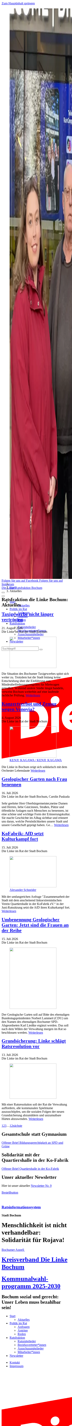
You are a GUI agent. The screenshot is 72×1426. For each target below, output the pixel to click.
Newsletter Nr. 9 (41, 1185)
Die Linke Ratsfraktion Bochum (22, 587)
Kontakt (15, 1362)
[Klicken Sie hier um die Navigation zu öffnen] (3, 596)
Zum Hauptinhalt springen (18, 3)
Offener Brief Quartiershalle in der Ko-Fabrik (30, 1168)
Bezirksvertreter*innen (32, 1345)
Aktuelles (24, 605)
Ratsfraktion (17, 623)
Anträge (23, 1330)
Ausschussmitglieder (31, 634)
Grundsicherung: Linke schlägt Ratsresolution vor (34, 1043)
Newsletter (16, 1355)
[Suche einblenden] (3, 592)
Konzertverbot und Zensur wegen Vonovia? (29, 706)
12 (11, 1125)
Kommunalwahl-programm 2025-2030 (31, 1282)
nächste (17, 1125)
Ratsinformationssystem (21, 1207)
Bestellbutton (10, 1192)
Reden (22, 1334)
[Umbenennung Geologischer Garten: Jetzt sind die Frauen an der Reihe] (36, 979)
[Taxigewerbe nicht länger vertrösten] (36, 653)
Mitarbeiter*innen (29, 1352)
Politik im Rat (18, 609)
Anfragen (24, 1327)
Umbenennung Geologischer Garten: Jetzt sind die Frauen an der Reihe (35, 925)
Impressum (16, 1366)
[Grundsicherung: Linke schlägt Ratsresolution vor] (36, 1081)
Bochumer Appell (13, 1249)
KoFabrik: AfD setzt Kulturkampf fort (23, 836)
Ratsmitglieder (27, 627)
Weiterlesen (33, 695)
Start (12, 587)
